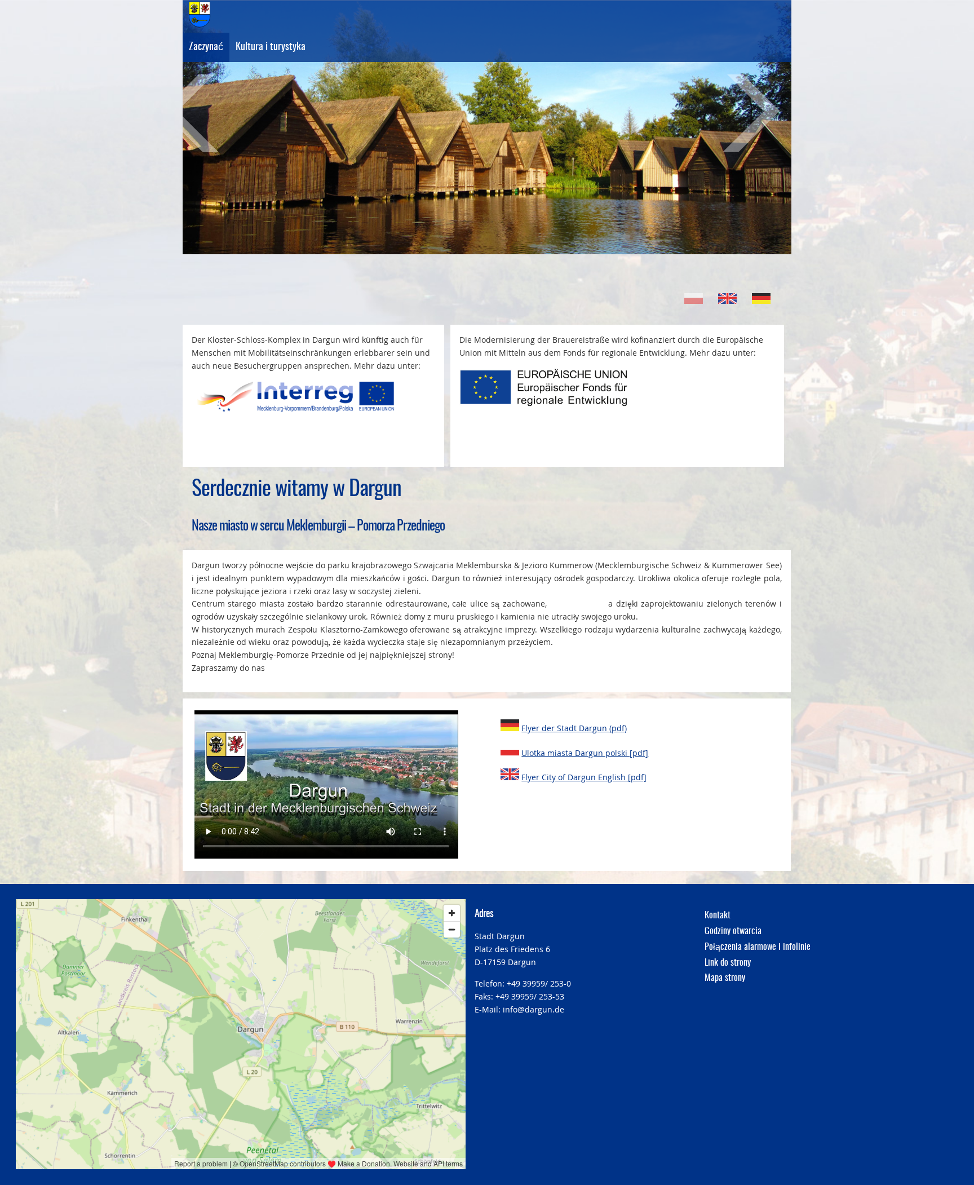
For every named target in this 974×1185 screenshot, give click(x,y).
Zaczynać (206, 47)
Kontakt (717, 915)
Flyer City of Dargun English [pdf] (584, 777)
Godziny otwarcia (733, 931)
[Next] (738, 113)
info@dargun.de (533, 1009)
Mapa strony (725, 978)
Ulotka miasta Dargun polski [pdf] (584, 752)
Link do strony (728, 962)
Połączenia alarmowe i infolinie (758, 947)
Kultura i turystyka (271, 47)
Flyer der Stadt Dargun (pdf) (574, 728)
